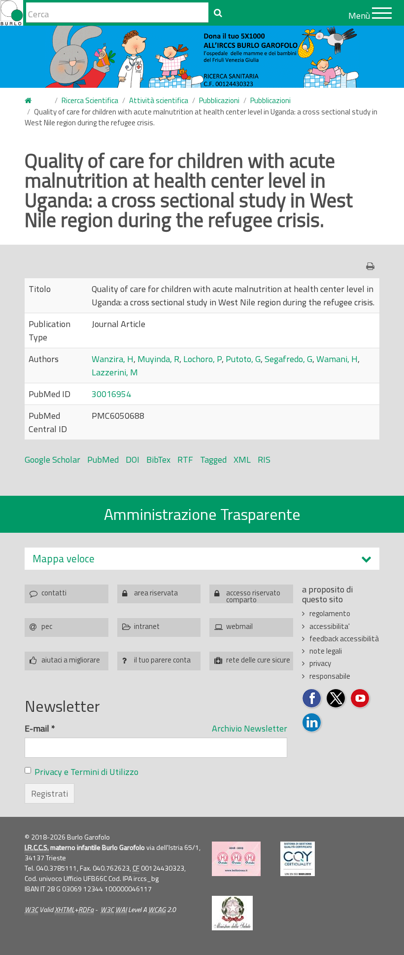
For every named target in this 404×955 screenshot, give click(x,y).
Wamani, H (337, 359)
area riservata (156, 592)
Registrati (49, 793)
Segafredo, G (288, 359)
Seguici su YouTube (360, 698)
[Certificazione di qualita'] (297, 859)
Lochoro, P (202, 359)
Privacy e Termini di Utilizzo (86, 771)
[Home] (11, 13)
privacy (320, 663)
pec (46, 626)
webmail (239, 626)
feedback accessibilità (344, 638)
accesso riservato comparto (253, 595)
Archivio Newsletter (249, 728)
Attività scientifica (158, 100)
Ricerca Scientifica (90, 100)
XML (242, 459)
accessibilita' (329, 626)
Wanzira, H (113, 359)
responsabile (329, 676)
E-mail (40, 728)
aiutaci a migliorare (70, 659)
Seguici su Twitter (336, 698)
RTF (185, 459)
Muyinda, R (158, 359)
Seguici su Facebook (312, 698)
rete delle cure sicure (258, 659)
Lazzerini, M (115, 372)
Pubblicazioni (219, 100)
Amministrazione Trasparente (202, 514)
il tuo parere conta (162, 659)
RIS (264, 459)
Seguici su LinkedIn (312, 723)
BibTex (158, 459)
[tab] (202, 558)
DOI (132, 459)
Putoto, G (243, 359)
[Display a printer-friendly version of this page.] (372, 266)
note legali (325, 651)
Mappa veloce (64, 558)
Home (34, 101)
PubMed (103, 459)
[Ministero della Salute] (232, 913)
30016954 (111, 394)
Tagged (213, 459)
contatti (54, 592)
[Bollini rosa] (236, 859)
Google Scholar (52, 459)
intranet (147, 626)
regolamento (329, 613)
